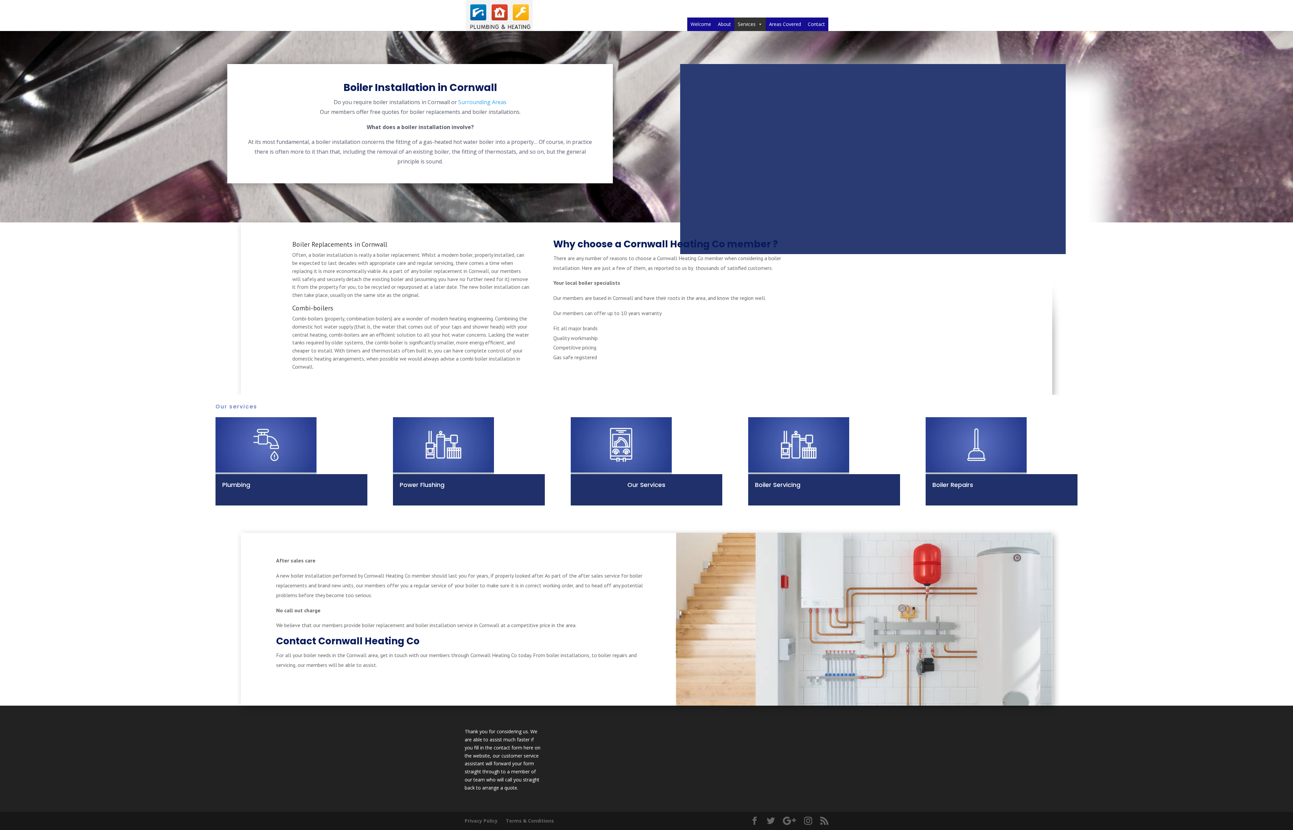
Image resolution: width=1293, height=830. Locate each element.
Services (747, 24)
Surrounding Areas (482, 102)
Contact (816, 24)
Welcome (701, 24)
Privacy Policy (481, 821)
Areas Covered (785, 24)
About (724, 24)
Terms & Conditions (530, 821)
